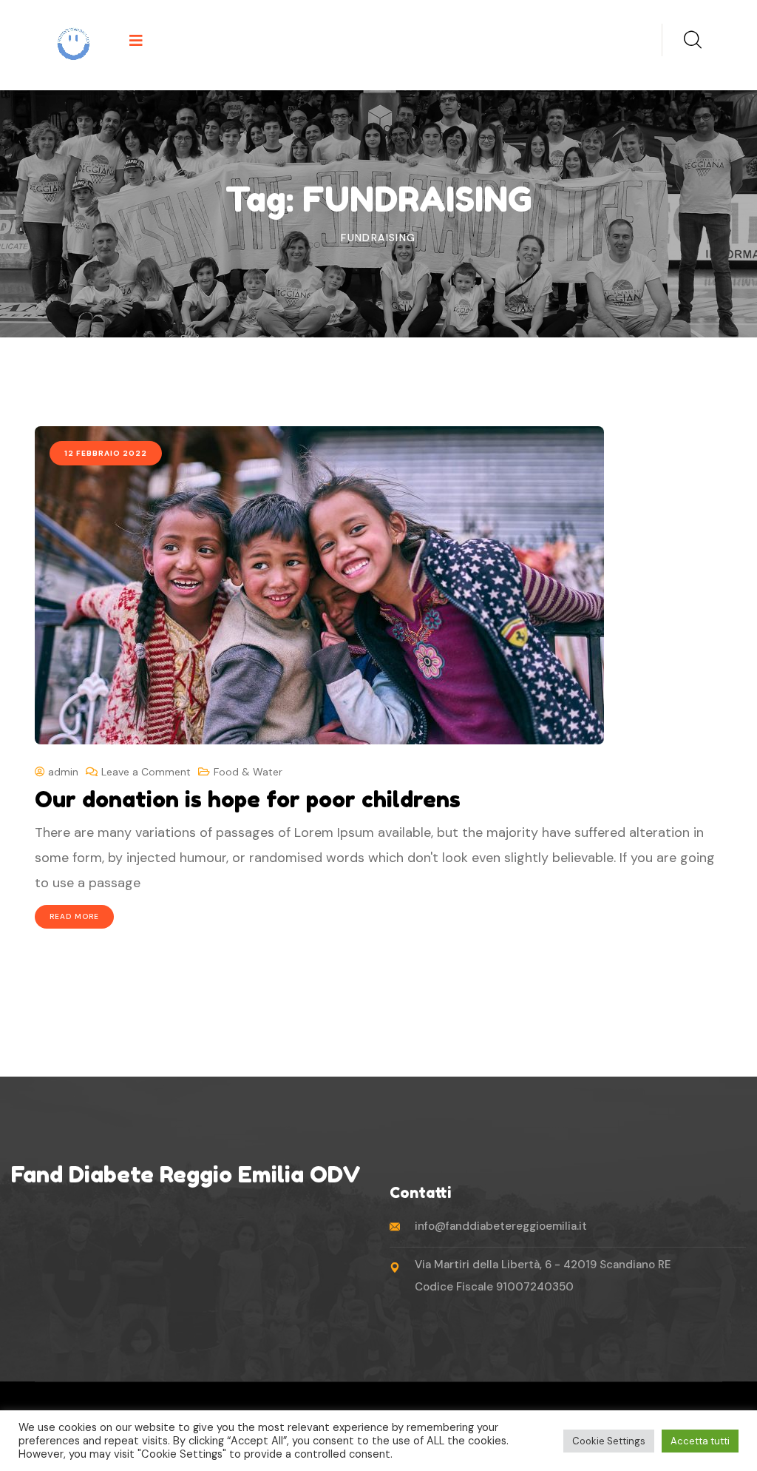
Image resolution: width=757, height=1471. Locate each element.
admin (61, 771)
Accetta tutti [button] (700, 1441)
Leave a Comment (146, 771)
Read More (74, 916)
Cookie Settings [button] (608, 1441)
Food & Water (248, 771)
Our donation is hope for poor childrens (248, 799)
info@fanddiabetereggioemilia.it (501, 1226)
